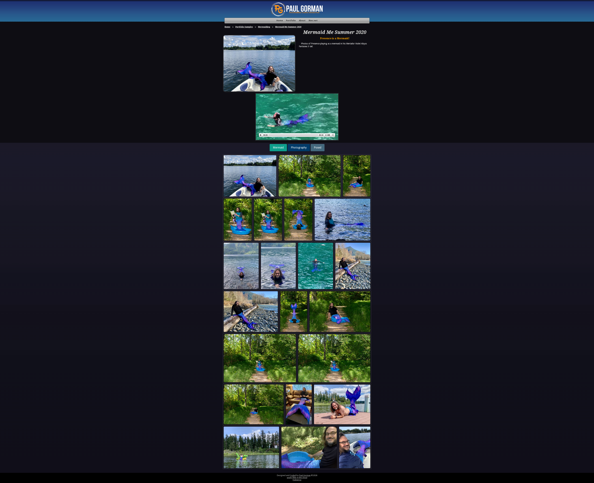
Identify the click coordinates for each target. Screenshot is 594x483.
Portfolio (291, 20)
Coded (293, 475)
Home (279, 20)
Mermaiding (264, 27)
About (302, 20)
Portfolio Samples (244, 27)
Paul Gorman (305, 475)
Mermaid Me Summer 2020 (288, 27)
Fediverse (297, 480)
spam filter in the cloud (297, 477)
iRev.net (313, 20)
